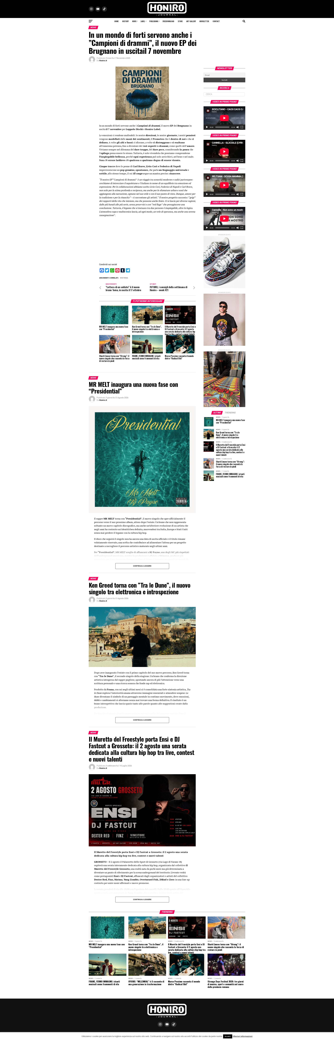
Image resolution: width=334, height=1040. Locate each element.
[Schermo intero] (242, 127)
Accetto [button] (228, 1036)
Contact (216, 21)
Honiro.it (103, 61)
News (134, 21)
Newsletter (204, 21)
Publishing (153, 21)
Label (143, 21)
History (125, 21)
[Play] (207, 127)
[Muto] (237, 127)
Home (116, 21)
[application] (224, 118)
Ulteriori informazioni (242, 1036)
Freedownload (168, 21)
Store (180, 21)
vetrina (124, 278)
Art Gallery (191, 21)
